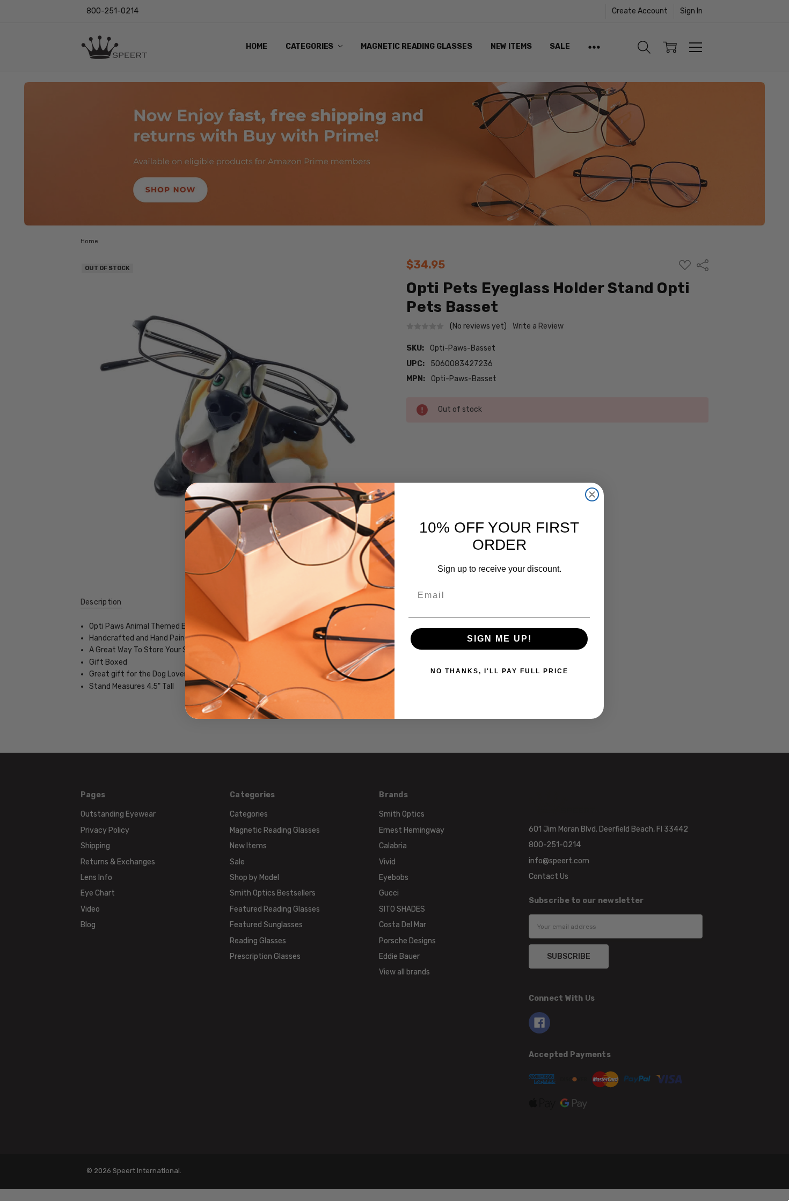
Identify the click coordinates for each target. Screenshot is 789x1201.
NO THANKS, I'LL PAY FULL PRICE (499, 671)
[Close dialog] (592, 494)
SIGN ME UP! (499, 638)
